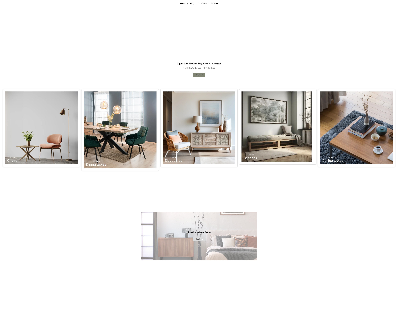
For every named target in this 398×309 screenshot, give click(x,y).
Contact (214, 3)
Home (182, 3)
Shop (192, 3)
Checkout (202, 3)
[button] (143, 236)
